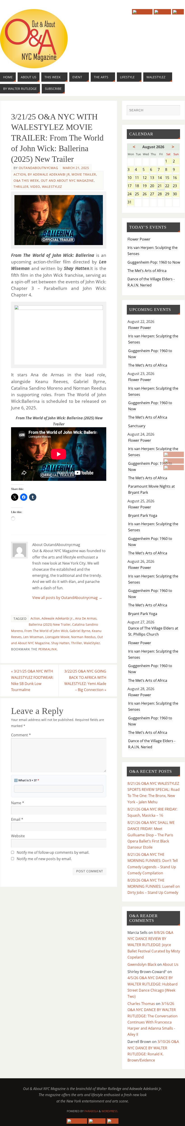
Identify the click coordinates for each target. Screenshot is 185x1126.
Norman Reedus (83, 637)
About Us (170, 964)
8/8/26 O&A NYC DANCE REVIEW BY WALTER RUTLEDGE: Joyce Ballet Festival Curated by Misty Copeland (153, 945)
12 (146, 178)
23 (176, 186)
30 (176, 194)
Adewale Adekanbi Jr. (58, 618)
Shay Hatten (60, 643)
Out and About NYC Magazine (67, 180)
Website (18, 835)
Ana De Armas (86, 618)
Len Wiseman (33, 637)
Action (20, 174)
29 (168, 194)
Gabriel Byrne (79, 631)
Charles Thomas (141, 1003)
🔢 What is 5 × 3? (26, 780)
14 (161, 178)
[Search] (174, 110)
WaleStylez (52, 186)
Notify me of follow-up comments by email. (53, 852)
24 (130, 194)
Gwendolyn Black (141, 964)
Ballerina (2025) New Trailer (50, 624)
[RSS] (173, 467)
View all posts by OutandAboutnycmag (67, 597)
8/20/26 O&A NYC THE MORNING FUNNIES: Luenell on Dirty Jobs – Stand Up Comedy (153, 886)
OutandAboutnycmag (38, 168)
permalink (47, 649)
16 (176, 178)
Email (17, 819)
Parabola (91, 1111)
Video (35, 186)
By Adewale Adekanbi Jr (49, 174)
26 (146, 194)
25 (138, 194)
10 (130, 178)
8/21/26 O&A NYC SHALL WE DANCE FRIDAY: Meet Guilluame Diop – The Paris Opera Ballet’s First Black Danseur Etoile (151, 835)
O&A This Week (26, 180)
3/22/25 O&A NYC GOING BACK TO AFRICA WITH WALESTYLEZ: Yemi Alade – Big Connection (85, 680)
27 (153, 194)
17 (130, 186)
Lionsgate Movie (57, 637)
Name (17, 802)
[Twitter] (173, 461)
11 (138, 178)
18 (138, 186)
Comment (21, 734)
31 (130, 202)
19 (146, 186)
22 (168, 186)
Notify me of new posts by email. (44, 858)
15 (168, 178)
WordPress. (110, 1111)
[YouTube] (173, 454)
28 (161, 194)
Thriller (21, 186)
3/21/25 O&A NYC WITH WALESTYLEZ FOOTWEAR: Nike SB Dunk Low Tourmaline (32, 680)
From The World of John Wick (46, 631)
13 (153, 178)
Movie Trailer (84, 174)
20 (153, 186)
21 (161, 186)
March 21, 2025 (76, 168)
